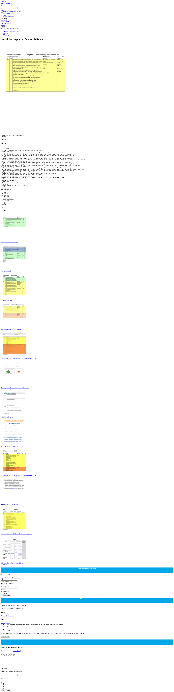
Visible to (3, 590)
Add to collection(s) (6, 28)
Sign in (3, 578)
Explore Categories (6, 3)
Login (2, 10)
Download (4, 564)
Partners (7, 623)
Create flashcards (16, 11)
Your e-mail (4, 668)
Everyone (6, 591)
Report (3, 623)
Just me (5, 593)
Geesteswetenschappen (11, 31)
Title (2, 579)
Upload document (6, 11)
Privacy (3, 626)
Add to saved (16, 28)
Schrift (6, 33)
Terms (7, 626)
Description (7, 583)
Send (8, 690)
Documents (4, 616)
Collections (10, 17)
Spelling (6, 35)
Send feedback (5, 636)
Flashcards (4, 17)
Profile (3, 25)
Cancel (3, 690)
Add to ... (3, 26)
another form (16, 651)
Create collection (5, 595)
